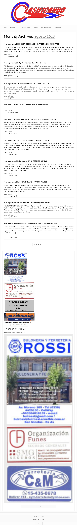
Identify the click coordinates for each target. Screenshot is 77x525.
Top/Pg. (38, 506)
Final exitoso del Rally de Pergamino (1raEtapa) (34, 203)
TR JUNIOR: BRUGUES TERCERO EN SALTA (33, 84)
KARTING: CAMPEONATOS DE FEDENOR (32, 104)
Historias (35, 27)
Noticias (13, 27)
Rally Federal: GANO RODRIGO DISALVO (32, 161)
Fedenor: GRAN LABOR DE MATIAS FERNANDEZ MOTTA (38, 224)
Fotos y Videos (25, 27)
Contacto (58, 27)
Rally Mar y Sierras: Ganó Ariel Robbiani (31, 63)
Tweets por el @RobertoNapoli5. (14, 332)
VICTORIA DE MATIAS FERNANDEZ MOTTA (33, 140)
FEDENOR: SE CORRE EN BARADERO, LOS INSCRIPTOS (38, 44)
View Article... (8, 54)
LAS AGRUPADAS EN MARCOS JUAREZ (32, 182)
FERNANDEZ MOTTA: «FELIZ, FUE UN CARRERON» (36, 119)
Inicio (5, 27)
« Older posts (38, 244)
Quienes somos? (46, 27)
